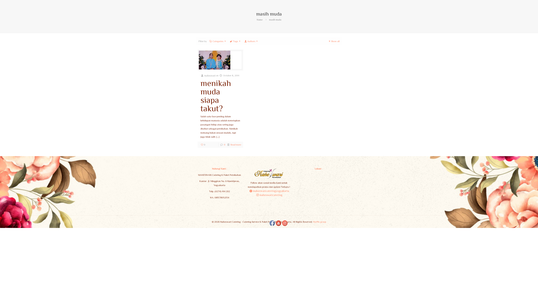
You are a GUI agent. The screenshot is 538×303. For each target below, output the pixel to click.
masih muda (275, 19)
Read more (235, 144)
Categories (218, 41)
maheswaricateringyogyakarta (271, 190)
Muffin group (319, 222)
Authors (251, 41)
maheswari (209, 75)
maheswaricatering (270, 194)
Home (260, 19)
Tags (235, 41)
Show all (335, 41)
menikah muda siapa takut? (215, 95)
